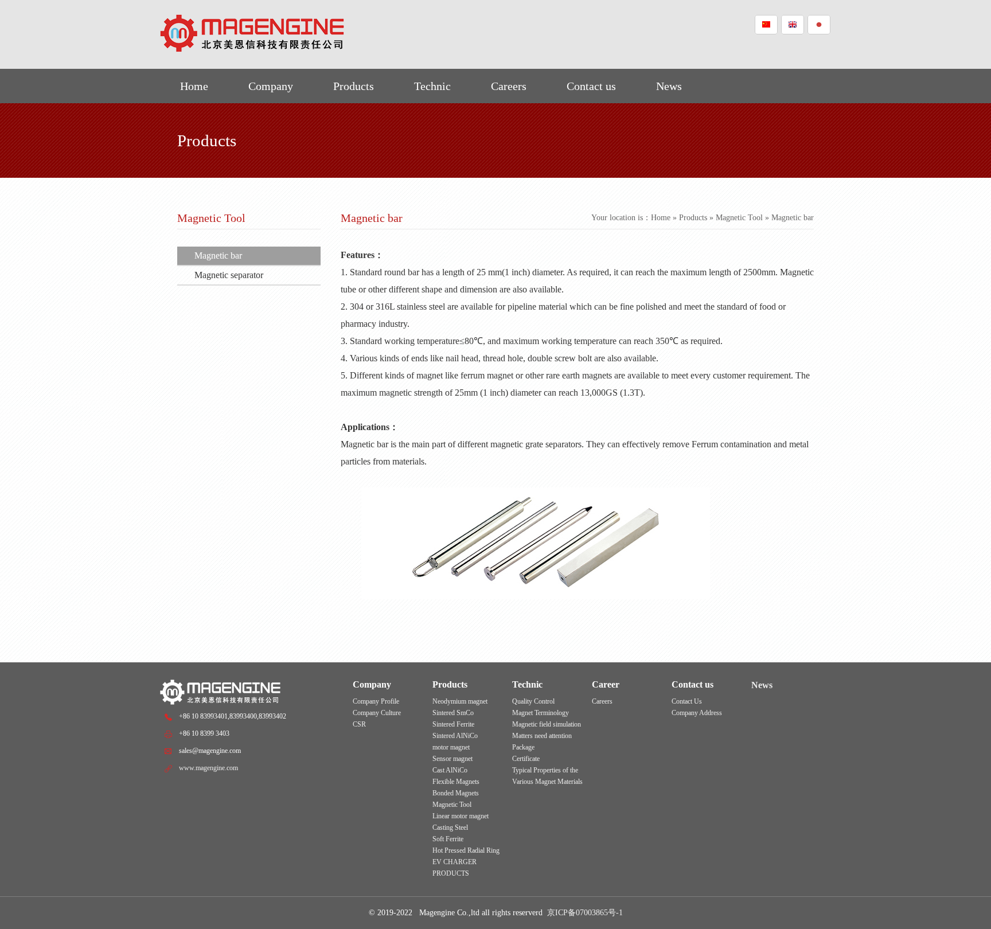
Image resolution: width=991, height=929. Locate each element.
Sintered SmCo (453, 713)
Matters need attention (542, 736)
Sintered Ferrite (453, 724)
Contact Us (687, 701)
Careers (508, 86)
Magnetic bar (218, 255)
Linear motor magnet (460, 816)
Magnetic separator (228, 275)
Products (353, 86)
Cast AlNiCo (449, 770)
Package (523, 747)
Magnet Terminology (540, 713)
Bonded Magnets (455, 793)
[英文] (792, 24)
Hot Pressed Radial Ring (466, 850)
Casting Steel (450, 827)
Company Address (697, 713)
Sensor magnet (452, 759)
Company (270, 86)
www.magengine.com (208, 768)
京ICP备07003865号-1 (585, 912)
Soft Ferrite (447, 839)
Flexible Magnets (455, 782)
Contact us (591, 86)
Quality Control (533, 701)
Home (194, 86)
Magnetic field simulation (546, 724)
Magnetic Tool (739, 217)
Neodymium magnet (459, 701)
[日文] (818, 24)
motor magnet (451, 747)
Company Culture (377, 713)
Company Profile (376, 701)
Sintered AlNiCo (455, 736)
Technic (432, 86)
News (669, 86)
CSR (359, 724)
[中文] (766, 24)
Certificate (526, 759)
